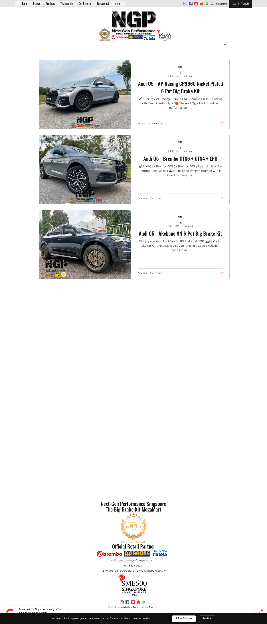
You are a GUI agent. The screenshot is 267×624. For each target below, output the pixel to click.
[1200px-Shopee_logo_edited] (201, 3)
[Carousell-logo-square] (196, 3)
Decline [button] (207, 618)
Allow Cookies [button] (184, 618)
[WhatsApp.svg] (207, 3)
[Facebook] (191, 3)
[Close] (64, 609)
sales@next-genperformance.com (132, 560)
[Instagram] (185, 3)
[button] (103, 3)
